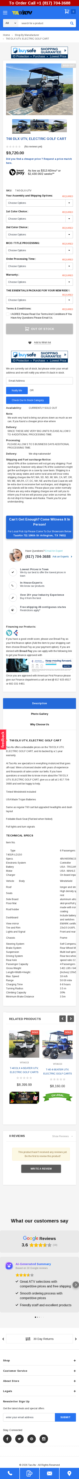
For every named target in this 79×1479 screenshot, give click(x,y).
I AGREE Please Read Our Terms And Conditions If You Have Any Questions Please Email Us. (41, 316)
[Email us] (49, 1473)
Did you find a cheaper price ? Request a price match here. (39, 161)
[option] (39, 89)
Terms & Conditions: (18, 308)
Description (39, 703)
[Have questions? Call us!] (9, 1473)
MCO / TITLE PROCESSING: (39, 243)
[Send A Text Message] (29, 1473)
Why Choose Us (39, 724)
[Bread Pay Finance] (9, 632)
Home (6, 35)
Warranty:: (39, 275)
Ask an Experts (60, 556)
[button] (39, 52)
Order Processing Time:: (39, 259)
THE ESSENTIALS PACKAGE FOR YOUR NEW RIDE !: (39, 290)
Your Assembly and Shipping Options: (39, 195)
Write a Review (41, 1168)
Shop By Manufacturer (27, 35)
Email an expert (54, 551)
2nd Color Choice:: (39, 227)
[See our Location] (69, 1473)
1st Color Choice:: (39, 211)
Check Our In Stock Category (28, 400)
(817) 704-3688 (37, 557)
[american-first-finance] (16, 632)
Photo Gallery (39, 714)
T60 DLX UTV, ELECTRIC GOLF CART (27, 38)
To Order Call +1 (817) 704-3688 (39, 3)
